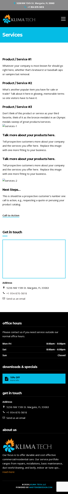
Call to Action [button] (10, 215)
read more (8, 472)
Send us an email (15, 298)
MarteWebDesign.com (40, 487)
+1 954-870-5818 (36, 6)
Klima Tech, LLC (38, 485)
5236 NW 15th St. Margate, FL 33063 (35, 3)
